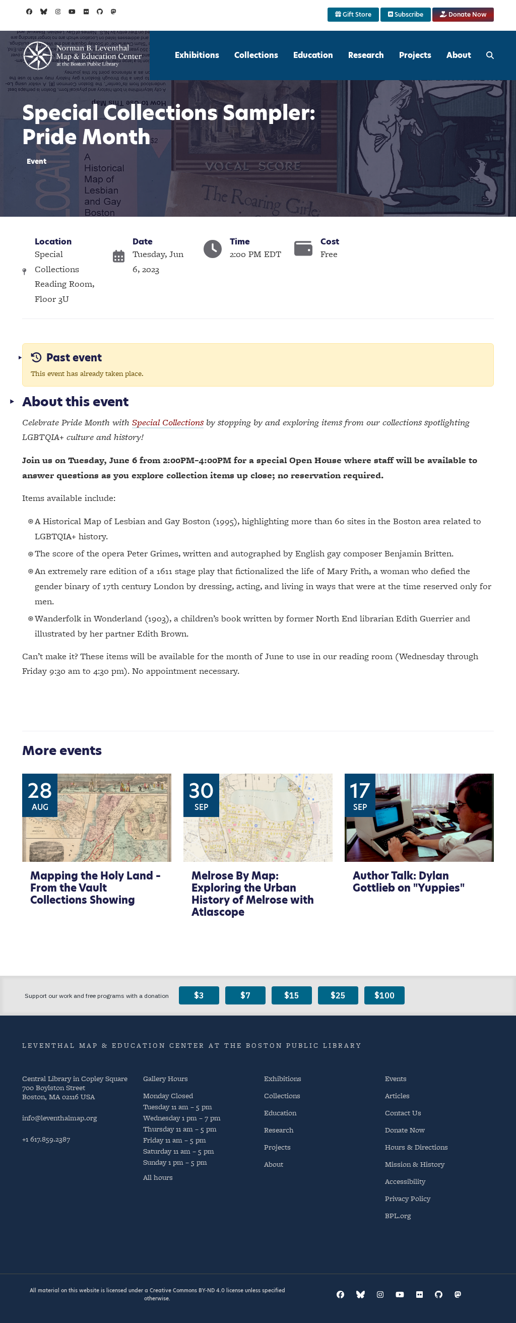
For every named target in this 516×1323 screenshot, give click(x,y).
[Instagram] (58, 11)
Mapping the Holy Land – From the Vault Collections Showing (95, 888)
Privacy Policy (407, 1198)
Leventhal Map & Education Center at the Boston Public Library (192, 1045)
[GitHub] (100, 11)
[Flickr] (86, 11)
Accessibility (405, 1181)
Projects (415, 55)
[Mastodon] (113, 11)
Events (396, 1078)
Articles (397, 1095)
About (458, 55)
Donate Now (466, 14)
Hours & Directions (416, 1147)
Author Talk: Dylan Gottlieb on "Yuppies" (409, 882)
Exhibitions (197, 55)
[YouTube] (72, 11)
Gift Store (356, 14)
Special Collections (168, 422)
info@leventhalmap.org (59, 1117)
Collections (256, 55)
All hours (158, 1177)
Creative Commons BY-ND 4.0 (187, 1290)
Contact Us (403, 1112)
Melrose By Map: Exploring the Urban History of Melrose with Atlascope (252, 894)
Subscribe (408, 14)
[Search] (490, 55)
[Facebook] (29, 11)
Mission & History (414, 1164)
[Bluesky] (43, 11)
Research (366, 55)
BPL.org (398, 1215)
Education (313, 55)
